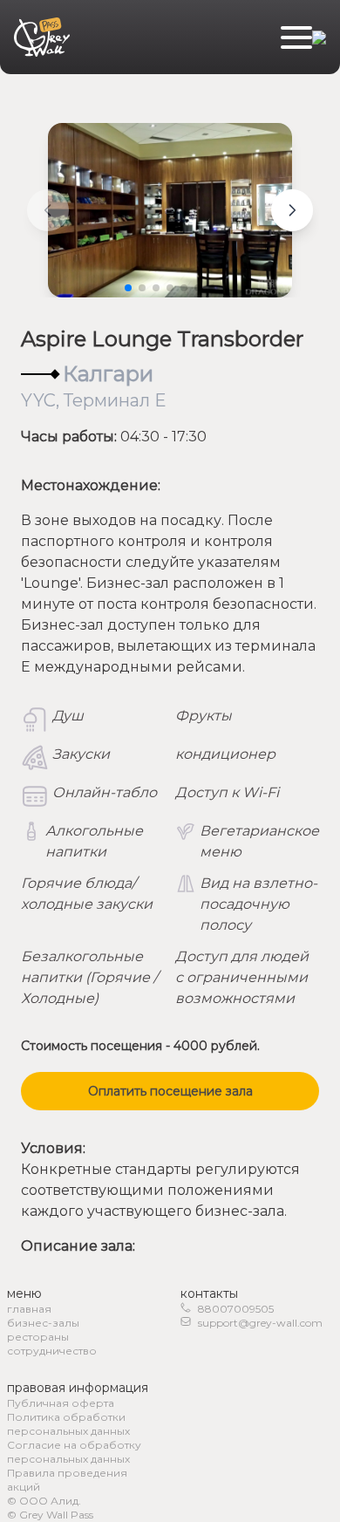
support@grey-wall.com (260, 1322)
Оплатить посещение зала (170, 1091)
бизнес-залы (43, 1322)
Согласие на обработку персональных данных (74, 1451)
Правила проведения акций (67, 1479)
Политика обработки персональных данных (68, 1423)
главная (29, 1308)
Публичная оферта (60, 1402)
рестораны (38, 1336)
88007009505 (236, 1308)
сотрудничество (52, 1350)
